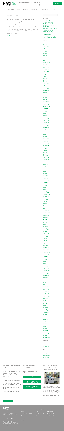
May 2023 (45, 78)
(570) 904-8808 (8, 419)
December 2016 (46, 194)
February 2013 (46, 266)
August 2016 (45, 199)
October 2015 (46, 213)
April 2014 (45, 243)
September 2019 (46, 145)
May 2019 (45, 152)
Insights (44, 342)
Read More (8, 35)
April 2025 (45, 55)
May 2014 (45, 242)
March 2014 (45, 245)
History (22, 411)
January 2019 (46, 157)
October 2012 (46, 273)
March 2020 (45, 136)
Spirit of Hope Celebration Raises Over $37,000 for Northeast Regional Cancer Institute (50, 22)
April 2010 (45, 326)
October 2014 (46, 233)
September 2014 (46, 235)
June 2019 (45, 150)
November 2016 (46, 196)
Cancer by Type (50, 411)
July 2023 (45, 74)
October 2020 (46, 125)
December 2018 (46, 159)
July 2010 (45, 321)
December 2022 (46, 87)
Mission (22, 409)
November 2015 (46, 212)
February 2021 (46, 118)
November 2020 (46, 124)
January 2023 (46, 85)
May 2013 (45, 261)
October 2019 (46, 143)
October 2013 (46, 254)
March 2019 (45, 155)
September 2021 (46, 106)
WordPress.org (46, 357)
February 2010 (46, 330)
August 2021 (45, 108)
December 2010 (46, 312)
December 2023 (46, 69)
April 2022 (45, 99)
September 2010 (46, 317)
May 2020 (45, 132)
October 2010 (46, 316)
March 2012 (45, 286)
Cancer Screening (50, 413)
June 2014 (45, 240)
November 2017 (46, 178)
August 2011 (45, 298)
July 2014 (45, 238)
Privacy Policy (5, 425)
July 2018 (45, 166)
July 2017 (45, 184)
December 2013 (46, 250)
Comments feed (46, 355)
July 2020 (45, 129)
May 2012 (45, 282)
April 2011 (45, 305)
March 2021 (45, 117)
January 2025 (46, 60)
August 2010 (45, 319)
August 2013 (45, 256)
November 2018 (46, 161)
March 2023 (45, 81)
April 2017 (45, 189)
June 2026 (45, 43)
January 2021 (46, 120)
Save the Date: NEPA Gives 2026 (50, 28)
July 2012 (45, 279)
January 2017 (46, 192)
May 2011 (45, 303)
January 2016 (46, 208)
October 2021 (46, 104)
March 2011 (45, 307)
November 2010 (46, 314)
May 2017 (45, 187)
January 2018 (46, 176)
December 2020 (46, 122)
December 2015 (46, 210)
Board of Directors (24, 418)
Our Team (22, 417)
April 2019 (45, 154)
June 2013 (45, 259)
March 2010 (45, 328)
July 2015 (45, 219)
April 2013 (45, 263)
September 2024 (46, 62)
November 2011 (46, 293)
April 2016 (45, 205)
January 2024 (46, 67)
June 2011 (45, 302)
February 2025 (46, 58)
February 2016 (46, 206)
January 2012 (46, 289)
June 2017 (45, 185)
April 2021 (45, 115)
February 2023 (46, 83)
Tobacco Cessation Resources (52, 417)
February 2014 (46, 247)
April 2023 (45, 80)
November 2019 (46, 141)
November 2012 (46, 272)
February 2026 (46, 46)
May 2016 (45, 203)
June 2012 (45, 280)
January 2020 (46, 138)
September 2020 (46, 127)
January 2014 (46, 249)
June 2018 (45, 168)
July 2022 (45, 94)
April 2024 (45, 65)
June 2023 (45, 76)
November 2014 (46, 231)
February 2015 (46, 228)
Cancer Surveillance (39, 415)
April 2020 (45, 134)
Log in (44, 352)
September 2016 (46, 198)
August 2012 (45, 277)
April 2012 (45, 284)
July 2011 (45, 300)
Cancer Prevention (50, 409)
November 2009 (46, 335)
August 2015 (45, 217)
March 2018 (45, 173)
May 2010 (45, 324)
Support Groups (50, 418)
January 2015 (46, 229)
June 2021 (45, 111)
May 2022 (45, 97)
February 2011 (46, 309)
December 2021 (46, 102)
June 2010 (45, 323)
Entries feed (45, 353)
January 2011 (45, 310)
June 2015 (45, 221)
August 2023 (45, 73)
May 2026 (45, 44)
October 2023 (46, 71)
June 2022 (45, 95)
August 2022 (45, 92)
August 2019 (45, 147)
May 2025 (45, 53)
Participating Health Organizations (27, 413)
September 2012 (46, 275)
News (44, 344)
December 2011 (46, 291)
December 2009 (46, 333)
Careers (22, 420)
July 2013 (45, 258)
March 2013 (45, 265)
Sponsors (22, 415)
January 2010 (46, 332)
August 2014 (45, 236)
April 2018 (45, 171)
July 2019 (45, 148)
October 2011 (45, 295)
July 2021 (45, 110)
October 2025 (46, 50)
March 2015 (45, 226)
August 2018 (45, 164)
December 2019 (46, 139)
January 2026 (46, 48)
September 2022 (46, 90)
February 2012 (46, 287)
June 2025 (45, 51)
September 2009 (46, 337)
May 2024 (45, 64)
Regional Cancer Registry (40, 413)
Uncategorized (46, 346)
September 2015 (46, 215)
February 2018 (46, 175)
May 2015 (45, 222)
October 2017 (46, 180)
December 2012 (46, 270)
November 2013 (46, 252)
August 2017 (45, 182)
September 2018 (46, 162)
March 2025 (45, 57)
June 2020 (45, 131)
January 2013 (46, 268)
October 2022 (46, 88)
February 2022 (46, 101)
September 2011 (46, 296)
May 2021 (45, 113)
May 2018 (45, 169)
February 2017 (46, 191)
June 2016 (45, 201)
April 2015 (45, 224)
